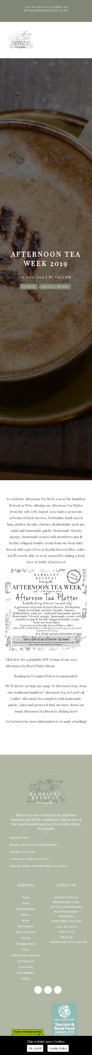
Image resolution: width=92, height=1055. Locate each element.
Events (28, 286)
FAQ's (25, 949)
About (26, 903)
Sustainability (25, 972)
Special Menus (55, 286)
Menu (25, 920)
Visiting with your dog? (25, 955)
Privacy (25, 978)
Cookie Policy (58, 1048)
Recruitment (26, 961)
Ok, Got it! (35, 1048)
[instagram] (48, 990)
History (26, 914)
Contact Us (26, 967)
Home (26, 897)
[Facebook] (38, 990)
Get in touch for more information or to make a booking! (46, 721)
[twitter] (58, 990)
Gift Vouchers (25, 926)
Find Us (25, 938)
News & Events (26, 932)
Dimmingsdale (25, 909)
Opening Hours (26, 943)
